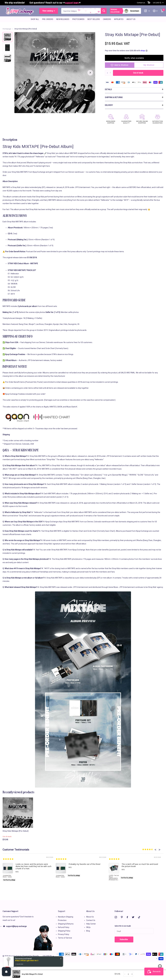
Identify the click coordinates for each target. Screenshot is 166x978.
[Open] (6, 971)
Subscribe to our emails (123, 925)
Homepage (7, 29)
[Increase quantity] (132, 974)
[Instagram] (116, 917)
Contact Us (90, 920)
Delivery (109, 105)
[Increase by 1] (111, 71)
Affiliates (118, 19)
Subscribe (124, 939)
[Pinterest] (122, 917)
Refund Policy (63, 927)
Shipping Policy (64, 931)
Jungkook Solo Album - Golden (7, 876)
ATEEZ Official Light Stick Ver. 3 (26, 960)
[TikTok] (139, 917)
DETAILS (108, 89)
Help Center (91, 924)
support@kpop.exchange (16, 926)
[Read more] (147, 11)
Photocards (78, 19)
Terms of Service (65, 938)
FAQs (88, 927)
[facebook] (127, 917)
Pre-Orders (47, 19)
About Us (131, 19)
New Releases (62, 19)
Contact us (141, 3)
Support (61, 911)
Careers (107, 19)
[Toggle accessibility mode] (148, 2)
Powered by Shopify (30, 956)
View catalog (47, 11)
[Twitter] (133, 917)
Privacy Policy (63, 934)
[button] (90, 72)
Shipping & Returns (114, 97)
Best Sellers (94, 19)
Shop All (35, 19)
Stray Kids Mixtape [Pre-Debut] (15, 831)
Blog (88, 931)
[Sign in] (155, 11)
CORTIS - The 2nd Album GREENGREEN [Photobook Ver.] (114, 878)
